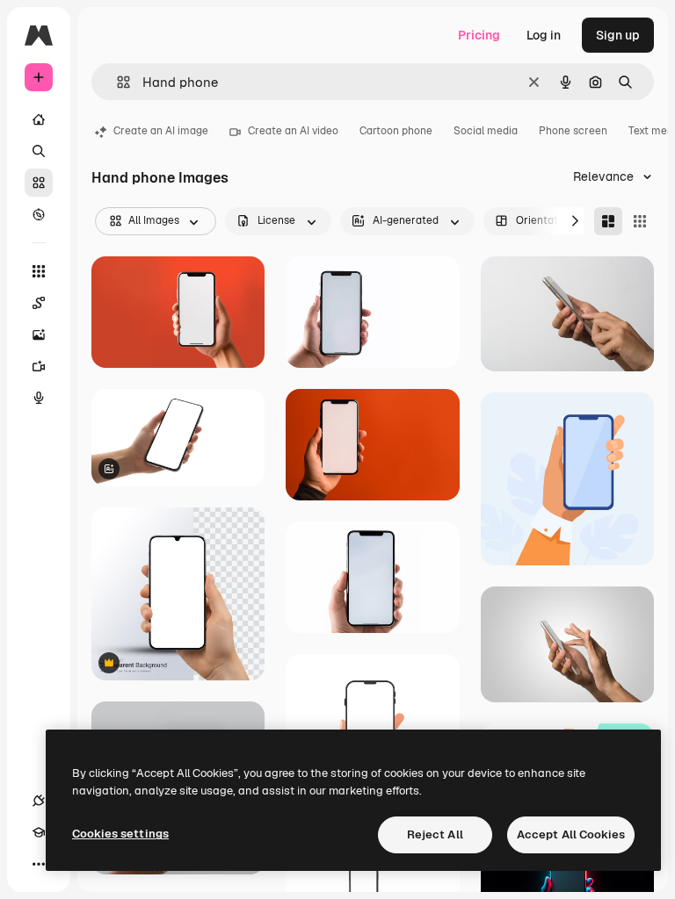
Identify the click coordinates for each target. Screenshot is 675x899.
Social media (486, 131)
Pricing (479, 35)
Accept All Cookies (571, 834)
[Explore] (39, 214)
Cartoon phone (395, 131)
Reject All (435, 834)
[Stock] (39, 183)
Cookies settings (120, 833)
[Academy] (39, 832)
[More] (39, 864)
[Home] (39, 119)
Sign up (618, 35)
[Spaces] (39, 303)
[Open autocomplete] (116, 82)
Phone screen (573, 131)
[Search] (39, 151)
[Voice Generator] (39, 398)
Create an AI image (160, 131)
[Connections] (39, 801)
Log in (543, 35)
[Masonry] (608, 221)
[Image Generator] (39, 334)
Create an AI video (293, 131)
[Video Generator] (39, 366)
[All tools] (39, 271)
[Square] (640, 221)
